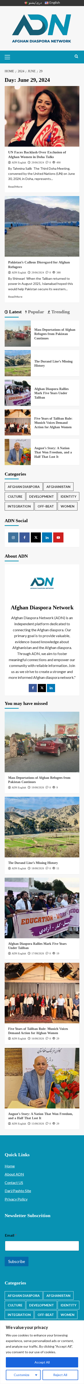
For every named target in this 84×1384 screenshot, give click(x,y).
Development (41, 496)
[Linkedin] (47, 537)
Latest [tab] (15, 311)
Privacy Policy (16, 1199)
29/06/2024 (38, 162)
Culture (15, 496)
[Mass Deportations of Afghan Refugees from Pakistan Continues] (18, 333)
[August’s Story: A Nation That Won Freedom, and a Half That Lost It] (18, 451)
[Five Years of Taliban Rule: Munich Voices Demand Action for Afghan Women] (18, 422)
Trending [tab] (60, 311)
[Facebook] (24, 537)
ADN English (19, 162)
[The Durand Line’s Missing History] (18, 362)
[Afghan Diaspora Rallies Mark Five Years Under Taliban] (18, 392)
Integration (19, 506)
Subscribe (16, 1261)
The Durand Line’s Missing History (33, 863)
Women (67, 506)
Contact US (14, 1182)
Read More (15, 186)
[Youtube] (58, 537)
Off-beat (46, 506)
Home (10, 1166)
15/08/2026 (38, 1123)
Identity (68, 496)
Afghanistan (58, 487)
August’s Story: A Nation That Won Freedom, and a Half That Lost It (53, 452)
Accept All (42, 1362)
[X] (36, 537)
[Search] (76, 56)
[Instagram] (13, 537)
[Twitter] (42, 688)
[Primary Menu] (9, 56)
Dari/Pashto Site (18, 1190)
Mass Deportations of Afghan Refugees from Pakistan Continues (54, 334)
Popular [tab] (35, 311)
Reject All (60, 1375)
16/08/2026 (38, 1038)
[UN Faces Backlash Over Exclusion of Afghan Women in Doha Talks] (42, 116)
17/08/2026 (38, 953)
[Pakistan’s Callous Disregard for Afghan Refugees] (42, 226)
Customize (21, 1375)
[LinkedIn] (51, 688)
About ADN (14, 1174)
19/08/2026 (38, 787)
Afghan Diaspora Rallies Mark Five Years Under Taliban (51, 393)
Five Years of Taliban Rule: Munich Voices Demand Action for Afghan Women (53, 423)
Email (11, 1235)
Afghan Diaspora (24, 487)
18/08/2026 (38, 868)
